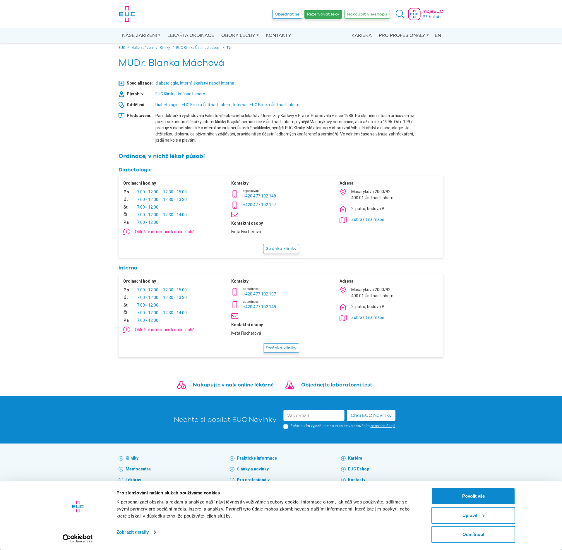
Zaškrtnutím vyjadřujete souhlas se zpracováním (342, 426)
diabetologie (166, 83)
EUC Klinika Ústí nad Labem (180, 94)
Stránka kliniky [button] (281, 248)
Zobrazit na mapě (367, 219)
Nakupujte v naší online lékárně (233, 384)
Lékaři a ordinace (190, 35)
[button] (400, 14)
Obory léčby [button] (238, 35)
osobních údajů (383, 426)
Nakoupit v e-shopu (367, 14)
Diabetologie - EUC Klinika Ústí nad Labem (193, 104)
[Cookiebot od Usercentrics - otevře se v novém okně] (77, 538)
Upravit (469, 515)
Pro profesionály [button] (402, 35)
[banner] (127, 14)
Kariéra (362, 35)
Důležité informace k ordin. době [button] (164, 231)
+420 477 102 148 (259, 196)
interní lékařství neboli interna (207, 83)
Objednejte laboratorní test (336, 384)
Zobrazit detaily (132, 532)
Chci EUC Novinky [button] (371, 415)
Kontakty (278, 35)
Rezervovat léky (323, 14)
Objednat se (287, 14)
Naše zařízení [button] (139, 35)
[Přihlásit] (425, 14)
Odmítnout (473, 534)
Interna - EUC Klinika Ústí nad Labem (266, 104)
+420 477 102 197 (259, 204)
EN (438, 35)
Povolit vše (473, 496)
